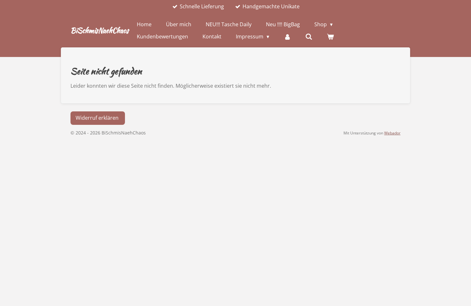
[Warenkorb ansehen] (330, 36)
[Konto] (287, 36)
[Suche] (309, 36)
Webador (392, 133)
